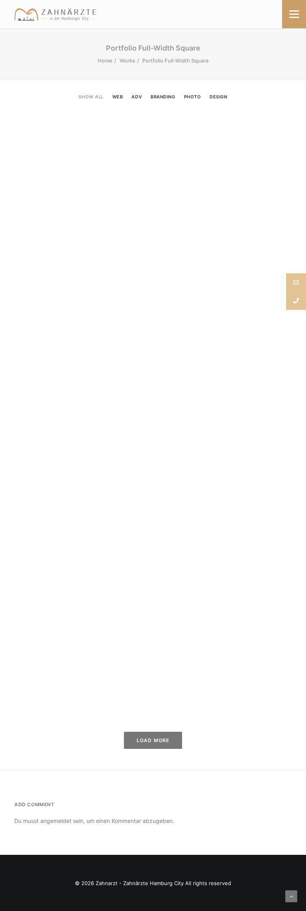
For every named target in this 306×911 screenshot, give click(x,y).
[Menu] (294, 14)
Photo (192, 97)
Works (127, 60)
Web (117, 97)
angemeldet (55, 820)
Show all (90, 97)
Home (105, 60)
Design (218, 97)
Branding (163, 97)
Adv (136, 97)
